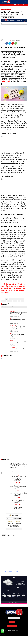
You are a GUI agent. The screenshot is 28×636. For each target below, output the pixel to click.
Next (25, 406)
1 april (6, 299)
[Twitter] (21, 2)
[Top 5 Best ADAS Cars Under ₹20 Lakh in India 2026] (5, 350)
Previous (3, 406)
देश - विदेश (3, 9)
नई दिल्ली (9, 9)
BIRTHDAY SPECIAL (13, 325)
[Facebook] (17, 2)
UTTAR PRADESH (12, 311)
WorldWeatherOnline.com (14, 602)
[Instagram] (19, 2)
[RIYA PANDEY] (2, 40)
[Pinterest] (12, 43)
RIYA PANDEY (7, 40)
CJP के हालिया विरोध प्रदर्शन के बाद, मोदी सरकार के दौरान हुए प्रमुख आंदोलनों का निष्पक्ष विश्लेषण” (17, 321)
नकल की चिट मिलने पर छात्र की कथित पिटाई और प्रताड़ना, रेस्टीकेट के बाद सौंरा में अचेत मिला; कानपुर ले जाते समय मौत (18, 314)
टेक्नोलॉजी (11, 333)
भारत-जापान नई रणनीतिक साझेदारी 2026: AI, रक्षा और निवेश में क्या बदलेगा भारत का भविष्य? (18, 343)
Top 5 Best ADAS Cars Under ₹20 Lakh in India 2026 (17, 349)
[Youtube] (23, 2)
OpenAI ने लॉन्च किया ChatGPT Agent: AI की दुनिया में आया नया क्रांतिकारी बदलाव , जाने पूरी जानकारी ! (18, 336)
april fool (14, 299)
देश (6, 9)
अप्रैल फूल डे (6, 81)
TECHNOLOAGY (12, 347)
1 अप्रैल (10, 299)
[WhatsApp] (15, 43)
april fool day (20, 299)
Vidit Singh (11, 316)
